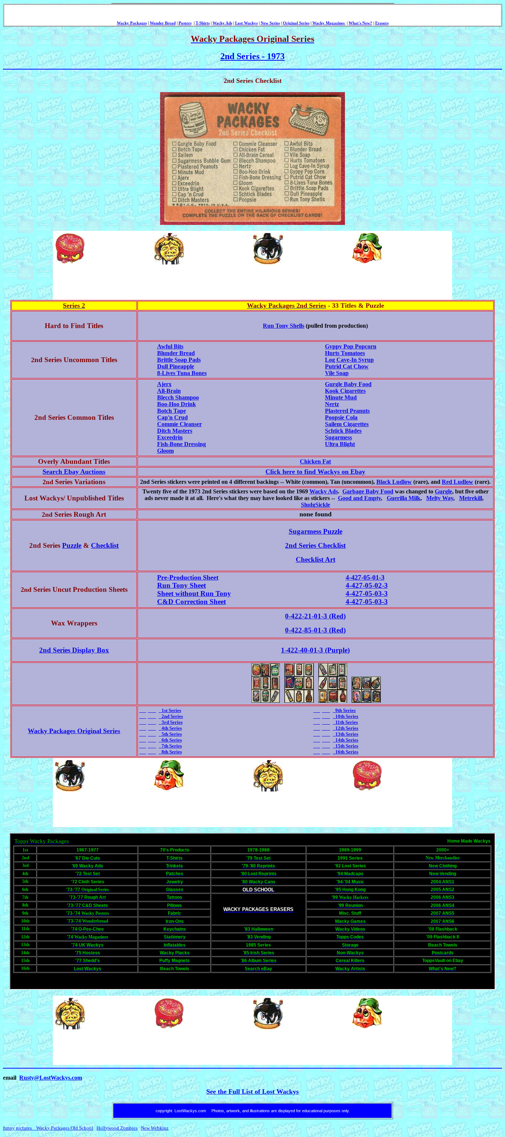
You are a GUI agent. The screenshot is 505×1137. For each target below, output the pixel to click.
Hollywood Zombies (117, 1128)
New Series (270, 23)
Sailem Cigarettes (347, 424)
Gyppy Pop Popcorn (350, 346)
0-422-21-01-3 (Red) (315, 616)
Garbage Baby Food (367, 491)
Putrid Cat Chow (347, 366)
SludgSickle (315, 505)
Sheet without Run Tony (194, 593)
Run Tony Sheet (181, 585)
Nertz (332, 404)
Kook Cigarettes (345, 391)
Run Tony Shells (283, 326)
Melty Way (439, 498)
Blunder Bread (176, 353)
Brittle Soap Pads (179, 360)
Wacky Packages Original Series (74, 731)
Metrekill (470, 498)
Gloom (165, 451)
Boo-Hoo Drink (176, 404)
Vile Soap (337, 373)
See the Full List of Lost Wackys (252, 1091)
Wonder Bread (163, 23)
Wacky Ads (222, 23)
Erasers (382, 23)
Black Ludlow (394, 482)
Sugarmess (338, 437)
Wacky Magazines (329, 23)
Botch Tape (171, 411)
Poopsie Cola (341, 417)
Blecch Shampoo (178, 397)
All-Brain (169, 391)
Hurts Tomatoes (345, 353)
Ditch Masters (174, 431)
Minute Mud (341, 397)
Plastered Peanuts (347, 411)
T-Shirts (203, 23)
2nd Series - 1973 (252, 56)
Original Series (296, 23)
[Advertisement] (188, 282)
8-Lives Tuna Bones (182, 373)
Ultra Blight (340, 444)
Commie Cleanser (179, 424)
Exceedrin (170, 437)
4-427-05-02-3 (367, 585)
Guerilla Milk (403, 498)
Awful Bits (170, 346)
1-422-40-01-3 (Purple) (315, 650)
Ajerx (164, 384)
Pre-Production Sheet (187, 577)
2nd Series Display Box (74, 650)
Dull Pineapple (175, 366)
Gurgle (443, 491)
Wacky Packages (132, 23)
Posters (185, 23)
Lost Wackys (246, 23)
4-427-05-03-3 (367, 593)
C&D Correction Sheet (191, 601)
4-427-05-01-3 (365, 577)
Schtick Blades (343, 431)
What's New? (360, 23)
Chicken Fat (315, 461)
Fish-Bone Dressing (181, 444)
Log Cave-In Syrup (349, 360)
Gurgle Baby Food (348, 384)
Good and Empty (359, 498)
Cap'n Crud (172, 417)
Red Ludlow (457, 482)
